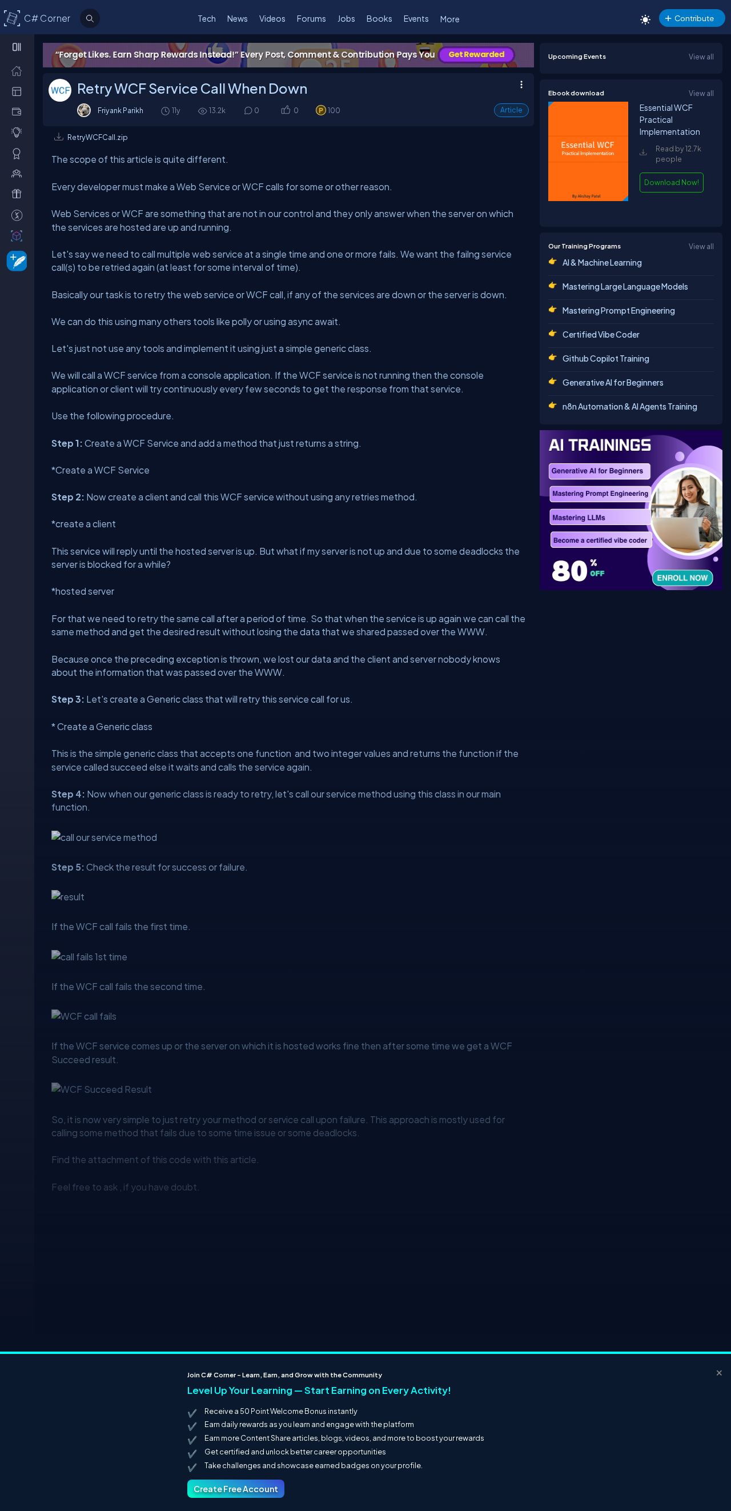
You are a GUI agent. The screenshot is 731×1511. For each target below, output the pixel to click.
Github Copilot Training (606, 358)
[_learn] (19, 132)
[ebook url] (588, 207)
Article (511, 110)
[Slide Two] (288, 55)
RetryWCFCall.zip (97, 137)
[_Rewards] (19, 215)
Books (379, 18)
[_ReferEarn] (19, 193)
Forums (311, 18)
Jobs (346, 18)
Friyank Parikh (120, 110)
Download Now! (671, 182)
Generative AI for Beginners (613, 382)
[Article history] (166, 110)
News (237, 18)
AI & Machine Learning (602, 262)
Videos (272, 18)
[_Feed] (19, 70)
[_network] (19, 173)
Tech (207, 18)
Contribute (694, 18)
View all (701, 56)
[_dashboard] (19, 91)
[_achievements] (19, 153)
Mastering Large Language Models (625, 286)
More (450, 19)
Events (416, 18)
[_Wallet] (19, 111)
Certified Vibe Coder (601, 334)
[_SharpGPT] (19, 235)
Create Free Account (236, 1489)
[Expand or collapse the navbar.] (18, 47)
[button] (285, 110)
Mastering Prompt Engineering (619, 310)
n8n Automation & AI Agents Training (630, 406)
